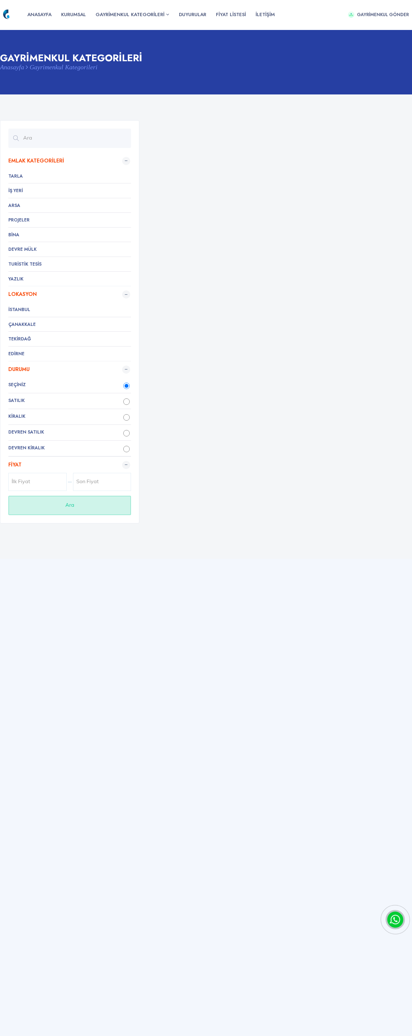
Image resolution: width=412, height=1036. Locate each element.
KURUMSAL (73, 14)
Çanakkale (22, 324)
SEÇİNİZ (17, 384)
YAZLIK (15, 279)
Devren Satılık (26, 432)
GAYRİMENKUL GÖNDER (383, 14)
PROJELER (19, 220)
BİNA (13, 234)
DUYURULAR (192, 14)
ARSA (14, 205)
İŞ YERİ (15, 190)
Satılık (16, 400)
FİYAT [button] (15, 464)
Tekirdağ (19, 339)
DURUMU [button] (19, 369)
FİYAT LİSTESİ (231, 14)
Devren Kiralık (26, 448)
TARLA (15, 176)
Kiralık (16, 416)
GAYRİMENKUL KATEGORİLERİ (130, 14)
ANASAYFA (39, 14)
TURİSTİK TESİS (25, 264)
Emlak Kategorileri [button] (36, 160)
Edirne (16, 353)
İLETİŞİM (265, 14)
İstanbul (19, 309)
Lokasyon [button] (22, 294)
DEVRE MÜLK (22, 249)
